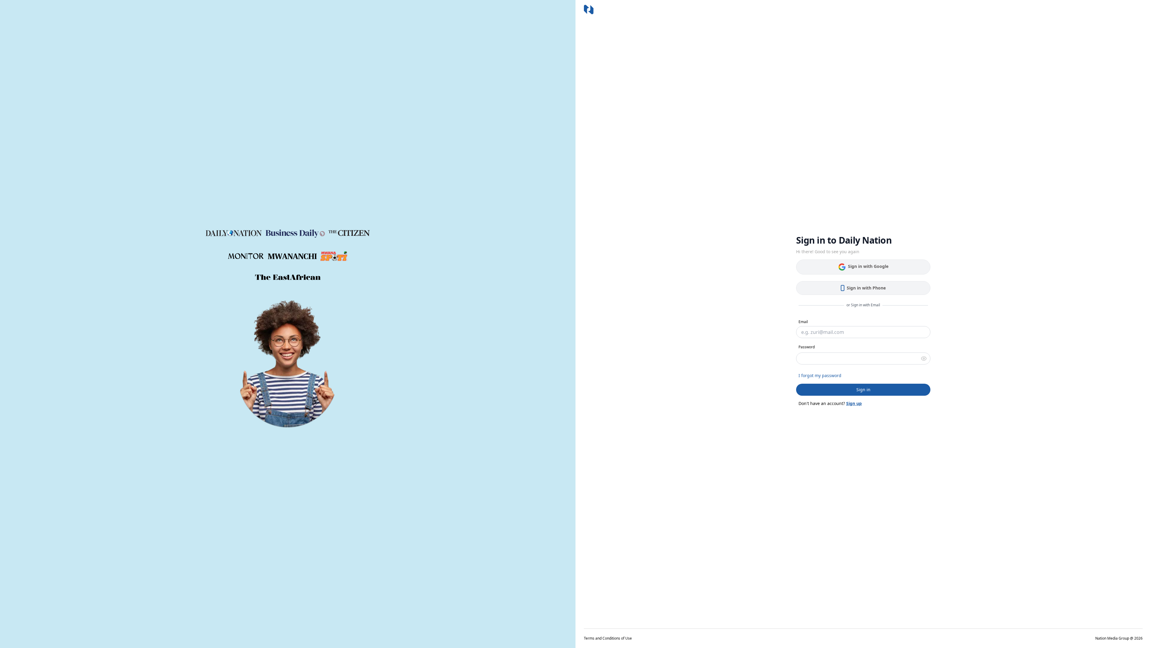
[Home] (588, 9)
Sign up (854, 403)
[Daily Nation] (234, 233)
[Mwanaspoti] (334, 256)
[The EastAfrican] (288, 277)
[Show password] (924, 359)
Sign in (863, 389)
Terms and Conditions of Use (608, 638)
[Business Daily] (295, 233)
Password (807, 347)
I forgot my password (820, 375)
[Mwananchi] (292, 256)
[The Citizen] (349, 233)
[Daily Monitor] (246, 256)
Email (803, 321)
